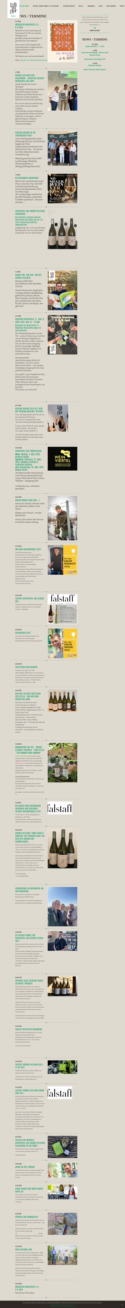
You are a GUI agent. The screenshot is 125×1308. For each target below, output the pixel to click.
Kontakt (122, 6)
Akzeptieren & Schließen (57, 1305)
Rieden (101, 6)
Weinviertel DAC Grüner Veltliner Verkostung (95, 69)
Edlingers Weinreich (69, 6)
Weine (80, 6)
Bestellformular (111, 6)
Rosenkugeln (91, 6)
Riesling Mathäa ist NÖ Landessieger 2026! (94, 59)
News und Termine (24, 6)
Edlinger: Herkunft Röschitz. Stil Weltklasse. (46, 6)
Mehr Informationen (70, 1305)
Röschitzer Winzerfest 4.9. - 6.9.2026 (95, 46)
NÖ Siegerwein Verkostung (94, 65)
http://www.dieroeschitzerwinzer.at (35, 60)
